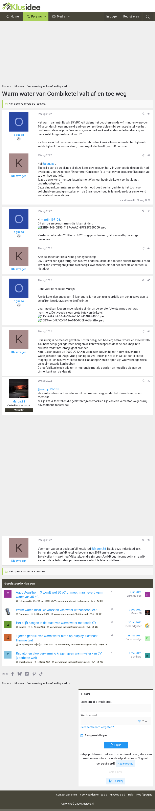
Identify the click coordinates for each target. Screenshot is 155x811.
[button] (45, 16)
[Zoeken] (148, 16)
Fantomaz (24, 614)
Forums (36, 16)
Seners (22, 627)
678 (105, 644)
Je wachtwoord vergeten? (97, 727)
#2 (148, 155)
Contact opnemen (66, 794)
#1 (148, 113)
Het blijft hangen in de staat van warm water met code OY (56, 623)
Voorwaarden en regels (93, 794)
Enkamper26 (25, 601)
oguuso (19, 134)
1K (101, 662)
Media (61, 16)
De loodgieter (133, 626)
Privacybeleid (117, 794)
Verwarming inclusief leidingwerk (71, 601)
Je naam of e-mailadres (96, 701)
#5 (148, 280)
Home (15, 16)
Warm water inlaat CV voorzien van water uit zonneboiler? (56, 610)
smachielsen (25, 662)
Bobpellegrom (26, 644)
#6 (148, 331)
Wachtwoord (89, 715)
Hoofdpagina (144, 794)
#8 (148, 539)
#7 (148, 380)
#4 (148, 248)
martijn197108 (50, 219)
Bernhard (136, 656)
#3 (148, 211)
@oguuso (48, 163)
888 (101, 601)
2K (100, 614)
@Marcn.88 (98, 548)
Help (131, 794)
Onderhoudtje (133, 639)
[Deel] (143, 114)
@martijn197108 (48, 389)
